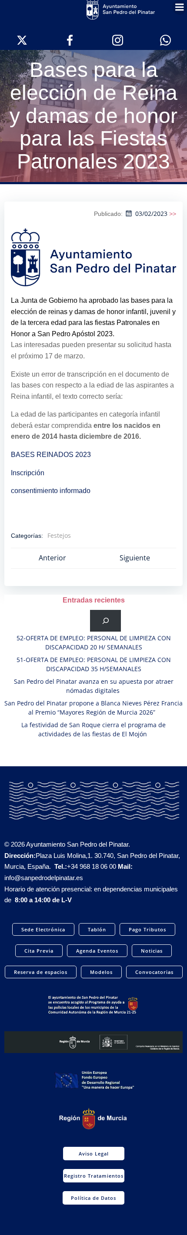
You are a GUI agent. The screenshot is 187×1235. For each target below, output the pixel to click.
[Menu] (179, 7)
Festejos (59, 535)
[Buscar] (105, 620)
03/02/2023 (151, 213)
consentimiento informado (50, 490)
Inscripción (27, 473)
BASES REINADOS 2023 (51, 454)
